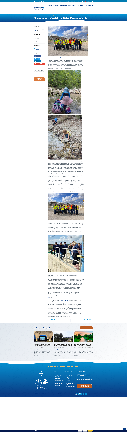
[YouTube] (41, 1)
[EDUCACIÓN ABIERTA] (83, 5)
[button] (37, 56)
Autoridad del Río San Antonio (42, 393)
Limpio (37, 47)
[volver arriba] (124, 429)
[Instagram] (39, 1)
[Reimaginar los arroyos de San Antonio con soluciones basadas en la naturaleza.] (63, 336)
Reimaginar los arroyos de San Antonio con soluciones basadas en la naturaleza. (63, 345)
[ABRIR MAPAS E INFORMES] (92, 5)
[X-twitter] (37, 1)
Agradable (49, 340)
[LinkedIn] (44, 1)
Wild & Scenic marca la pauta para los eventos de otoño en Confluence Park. (42, 345)
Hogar (35, 15)
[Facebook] (35, 1)
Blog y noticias (40, 15)
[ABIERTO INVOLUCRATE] (66, 5)
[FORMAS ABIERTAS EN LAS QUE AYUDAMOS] (58, 5)
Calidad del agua (39, 49)
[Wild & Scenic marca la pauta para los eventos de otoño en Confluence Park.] (43, 336)
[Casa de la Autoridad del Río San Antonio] (39, 8)
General (40, 47)
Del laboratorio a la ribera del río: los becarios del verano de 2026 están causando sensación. (83, 345)
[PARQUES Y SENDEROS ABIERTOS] (76, 5)
